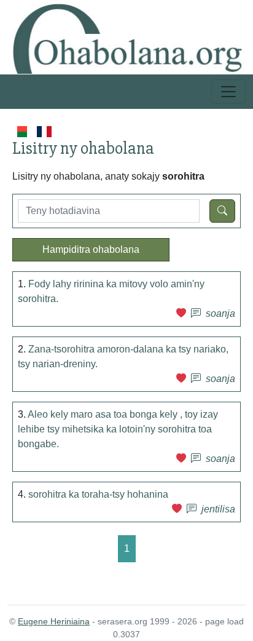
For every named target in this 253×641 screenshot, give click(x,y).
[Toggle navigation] (228, 91)
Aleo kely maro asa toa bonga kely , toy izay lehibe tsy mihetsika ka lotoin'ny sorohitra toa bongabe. (118, 429)
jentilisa (218, 509)
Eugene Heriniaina (54, 621)
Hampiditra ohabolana (90, 249)
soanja (220, 313)
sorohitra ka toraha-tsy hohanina (98, 494)
